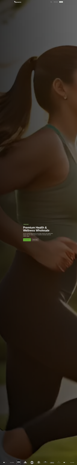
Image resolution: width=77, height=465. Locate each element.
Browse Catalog (35, 239)
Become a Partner (27, 239)
